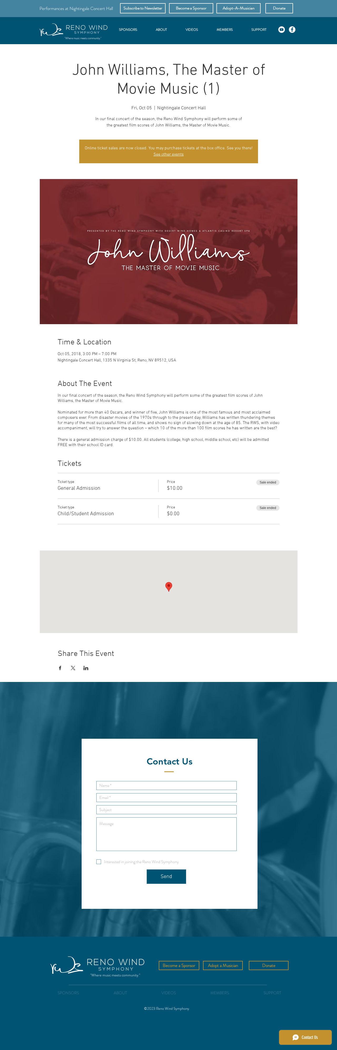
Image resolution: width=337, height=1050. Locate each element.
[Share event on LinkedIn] (85, 668)
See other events (168, 154)
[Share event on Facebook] (60, 668)
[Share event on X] (73, 668)
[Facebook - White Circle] (292, 29)
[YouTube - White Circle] (281, 29)
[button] (143, 8)
